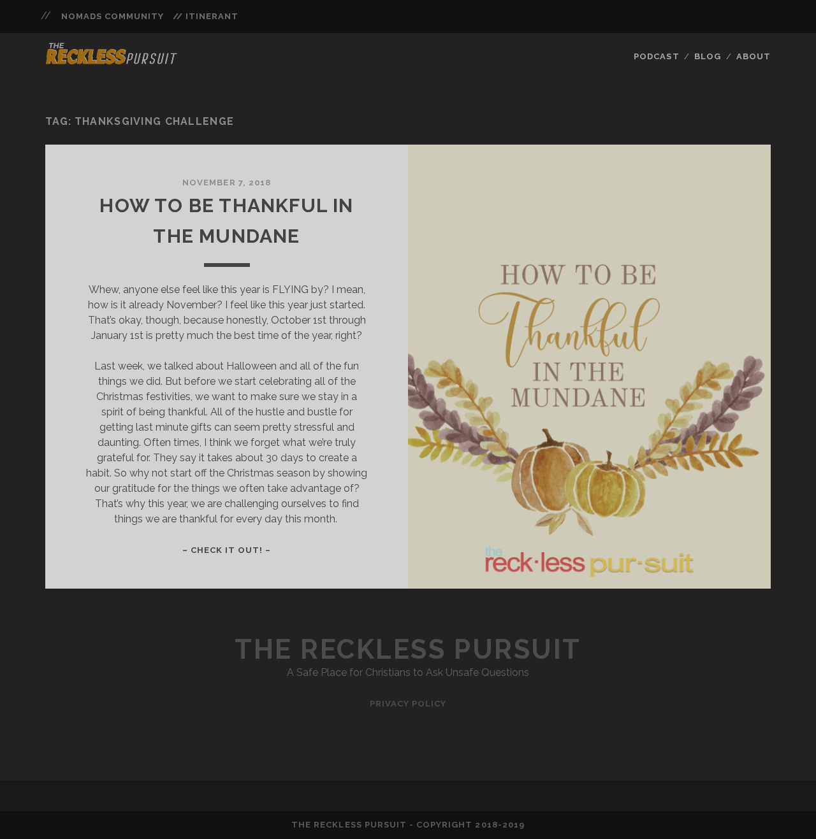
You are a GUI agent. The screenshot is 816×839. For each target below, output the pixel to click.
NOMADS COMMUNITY (112, 16)
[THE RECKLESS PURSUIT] (111, 60)
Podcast (656, 56)
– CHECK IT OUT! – (227, 550)
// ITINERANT (206, 16)
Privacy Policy (408, 703)
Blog (707, 56)
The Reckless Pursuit (408, 649)
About (753, 56)
